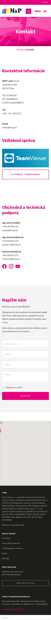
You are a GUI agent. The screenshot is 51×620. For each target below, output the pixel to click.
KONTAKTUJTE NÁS (25, 583)
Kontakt (45, 2)
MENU (38, 11)
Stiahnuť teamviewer (25, 174)
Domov (20, 49)
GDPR (19, 387)
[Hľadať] (28, 11)
